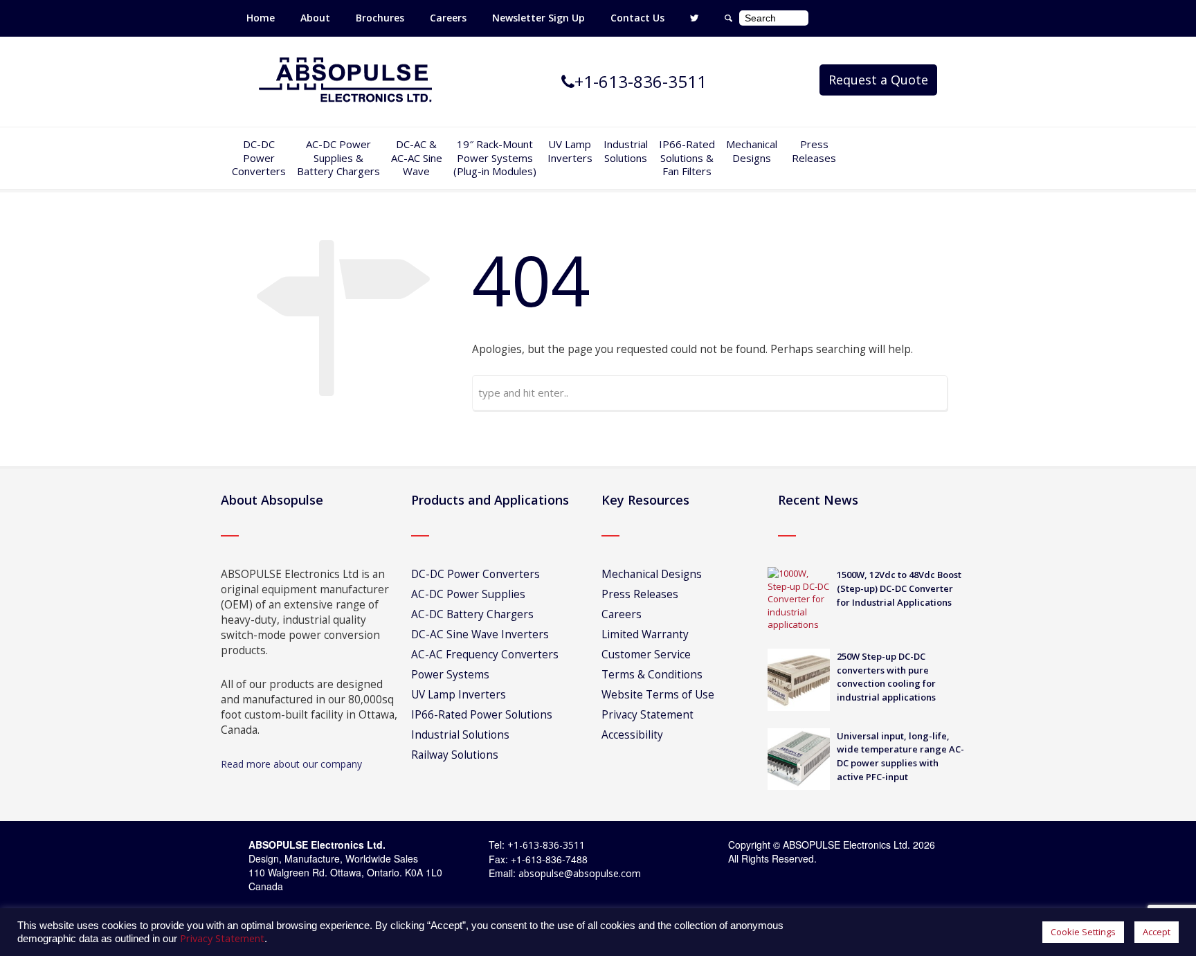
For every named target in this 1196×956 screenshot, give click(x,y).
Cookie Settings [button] (1083, 932)
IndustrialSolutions (626, 151)
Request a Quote (878, 79)
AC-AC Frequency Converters (485, 654)
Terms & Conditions (652, 674)
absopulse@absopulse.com (579, 873)
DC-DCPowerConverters (259, 157)
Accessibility (632, 735)
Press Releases (814, 151)
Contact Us (637, 17)
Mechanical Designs (751, 151)
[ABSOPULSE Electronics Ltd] (345, 80)
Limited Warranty (645, 634)
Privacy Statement (647, 714)
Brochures (380, 17)
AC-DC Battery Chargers (472, 614)
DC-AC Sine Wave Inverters (480, 634)
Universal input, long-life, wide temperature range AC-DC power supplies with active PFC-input (900, 756)
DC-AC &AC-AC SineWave (416, 157)
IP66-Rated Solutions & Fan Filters (687, 157)
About (315, 17)
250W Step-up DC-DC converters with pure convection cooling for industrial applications (886, 676)
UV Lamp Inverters (569, 151)
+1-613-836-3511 (546, 844)
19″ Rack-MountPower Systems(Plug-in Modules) (494, 157)
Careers (448, 17)
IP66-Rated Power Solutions (481, 714)
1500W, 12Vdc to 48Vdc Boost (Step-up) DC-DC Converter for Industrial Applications (899, 588)
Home (260, 17)
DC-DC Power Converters (475, 574)
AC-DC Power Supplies (468, 594)
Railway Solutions (454, 755)
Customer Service (646, 654)
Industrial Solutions (460, 735)
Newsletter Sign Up (538, 17)
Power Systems (450, 674)
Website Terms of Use (657, 694)
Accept (1156, 932)
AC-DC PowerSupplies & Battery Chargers (338, 157)
